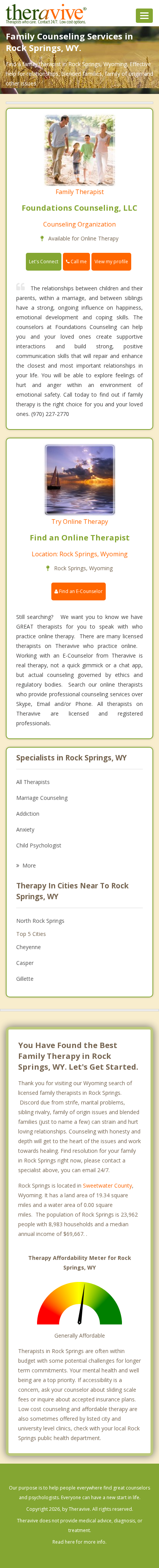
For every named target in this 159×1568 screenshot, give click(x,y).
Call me (78, 261)
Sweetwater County (107, 1185)
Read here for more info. (79, 1542)
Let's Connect (43, 261)
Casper (25, 962)
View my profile (111, 261)
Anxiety (25, 829)
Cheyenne (28, 947)
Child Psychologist (38, 845)
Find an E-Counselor (80, 591)
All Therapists (33, 782)
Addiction (27, 813)
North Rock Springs (40, 920)
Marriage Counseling (42, 797)
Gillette (25, 978)
